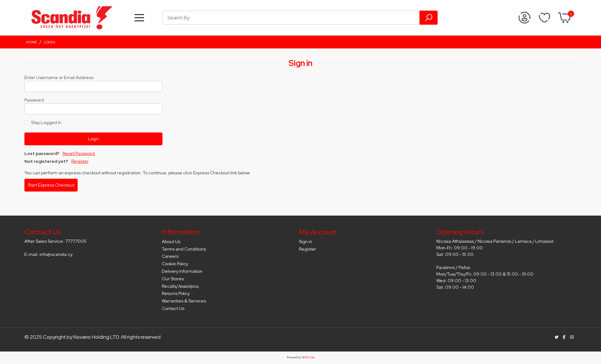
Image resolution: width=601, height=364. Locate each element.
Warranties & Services (184, 301)
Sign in (305, 241)
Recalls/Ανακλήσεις (180, 286)
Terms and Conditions (184, 249)
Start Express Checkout (51, 185)
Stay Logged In (46, 122)
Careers (170, 256)
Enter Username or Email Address (58, 77)
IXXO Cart (308, 357)
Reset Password (79, 153)
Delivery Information (182, 271)
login (49, 42)
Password (34, 100)
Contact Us (173, 308)
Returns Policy (176, 293)
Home (31, 42)
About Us (171, 241)
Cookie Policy (175, 264)
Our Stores (173, 279)
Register (80, 161)
